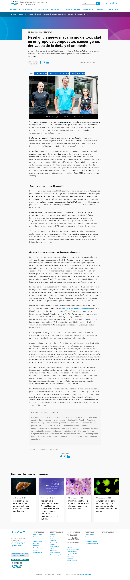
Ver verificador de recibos (19, 559)
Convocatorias (43, 9)
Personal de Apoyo (38, 548)
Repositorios (53, 550)
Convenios (53, 540)
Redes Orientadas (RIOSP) (54, 547)
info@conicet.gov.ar (85, 574)
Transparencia (112, 9)
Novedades (70, 547)
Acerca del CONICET (38, 534)
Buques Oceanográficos (56, 555)
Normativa (35, 539)
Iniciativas (70, 558)
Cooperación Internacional (71, 9)
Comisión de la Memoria (91, 541)
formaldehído (64, 73)
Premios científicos (72, 551)
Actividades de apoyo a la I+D (56, 537)
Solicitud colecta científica (54, 543)
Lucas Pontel (80, 73)
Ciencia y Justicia (89, 534)
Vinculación (54, 9)
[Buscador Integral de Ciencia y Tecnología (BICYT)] (98, 3)
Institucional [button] (15, 9)
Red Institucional (37, 541)
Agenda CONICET (72, 554)
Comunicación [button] (88, 9)
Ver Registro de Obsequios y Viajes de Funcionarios (20, 554)
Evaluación (36, 543)
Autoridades (36, 537)
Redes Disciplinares (55, 552)
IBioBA (72, 73)
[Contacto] (116, 3)
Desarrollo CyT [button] (29, 9)
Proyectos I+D (53, 534)
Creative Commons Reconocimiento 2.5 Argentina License (18, 544)
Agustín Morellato (41, 73)
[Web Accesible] (113, 3)
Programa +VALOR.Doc (91, 539)
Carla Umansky (53, 73)
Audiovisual (70, 556)
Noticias (69, 545)
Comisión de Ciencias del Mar (91, 544)
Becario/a (35, 550)
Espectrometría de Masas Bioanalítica (75, 308)
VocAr (86, 537)
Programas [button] (100, 9)
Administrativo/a (37, 552)
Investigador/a (37, 545)
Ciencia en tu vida (72, 560)
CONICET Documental (73, 549)
